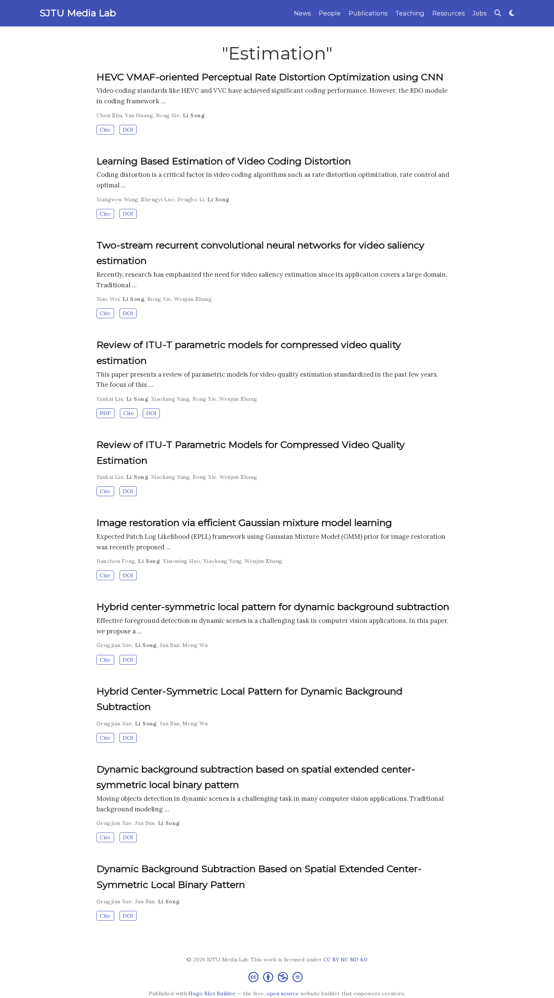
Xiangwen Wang (117, 199)
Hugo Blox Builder (212, 993)
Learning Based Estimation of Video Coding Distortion (223, 161)
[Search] (497, 13)
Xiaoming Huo (181, 561)
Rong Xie (168, 115)
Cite (105, 129)
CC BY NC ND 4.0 (345, 959)
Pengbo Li (191, 199)
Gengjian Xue (114, 645)
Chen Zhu (109, 115)
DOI (128, 129)
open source (282, 993)
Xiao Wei (107, 299)
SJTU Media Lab (78, 12)
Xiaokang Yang (170, 399)
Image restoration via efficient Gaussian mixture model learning (244, 522)
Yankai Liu (109, 399)
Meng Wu (195, 645)
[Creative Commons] (277, 976)
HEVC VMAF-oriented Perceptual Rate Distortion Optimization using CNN (270, 77)
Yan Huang (139, 115)
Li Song (194, 115)
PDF (105, 413)
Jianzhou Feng (115, 561)
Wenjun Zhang (193, 299)
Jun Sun (170, 645)
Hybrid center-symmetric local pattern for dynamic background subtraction (272, 606)
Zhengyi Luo (157, 199)
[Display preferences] (511, 13)
